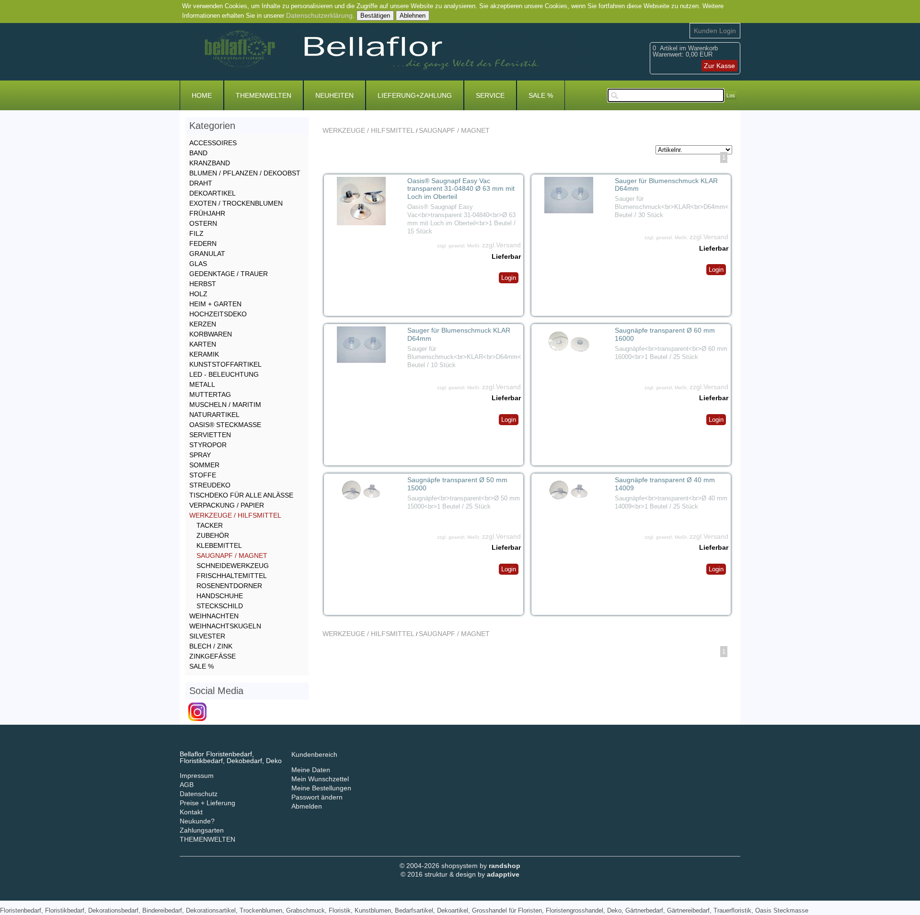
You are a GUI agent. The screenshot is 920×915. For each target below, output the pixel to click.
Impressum (197, 775)
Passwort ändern (317, 797)
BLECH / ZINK (210, 646)
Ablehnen (413, 15)
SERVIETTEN (210, 435)
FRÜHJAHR (207, 213)
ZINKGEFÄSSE (212, 656)
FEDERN (203, 243)
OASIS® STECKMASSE (225, 425)
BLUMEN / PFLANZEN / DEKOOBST (244, 173)
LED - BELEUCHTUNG (224, 374)
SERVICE (490, 95)
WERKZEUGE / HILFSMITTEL (368, 130)
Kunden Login (715, 31)
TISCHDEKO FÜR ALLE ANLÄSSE (241, 495)
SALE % (541, 95)
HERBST (202, 284)
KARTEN (202, 344)
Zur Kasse (719, 65)
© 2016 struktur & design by (460, 874)
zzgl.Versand (501, 245)
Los (730, 95)
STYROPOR (208, 445)
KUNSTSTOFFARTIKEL (225, 364)
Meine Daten (310, 770)
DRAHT (200, 183)
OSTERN (203, 223)
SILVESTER (207, 636)
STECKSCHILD (219, 606)
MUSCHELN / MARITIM (225, 404)
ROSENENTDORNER (229, 586)
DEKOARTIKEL (212, 193)
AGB (187, 784)
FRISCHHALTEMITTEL (231, 575)
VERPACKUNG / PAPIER (226, 505)
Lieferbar (506, 256)
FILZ (196, 233)
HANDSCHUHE (219, 596)
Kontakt (191, 812)
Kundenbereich (314, 754)
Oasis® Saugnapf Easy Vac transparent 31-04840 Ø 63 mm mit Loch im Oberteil (461, 189)
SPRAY (200, 455)
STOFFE (202, 475)
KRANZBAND (209, 163)
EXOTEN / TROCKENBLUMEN (236, 203)
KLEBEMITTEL (219, 545)
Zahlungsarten (202, 830)
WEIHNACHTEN (214, 616)
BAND (198, 153)
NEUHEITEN (334, 95)
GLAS (198, 263)
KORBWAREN (210, 334)
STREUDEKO (209, 485)
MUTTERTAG (210, 394)
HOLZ (198, 294)
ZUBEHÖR (212, 535)
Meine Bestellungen (321, 788)
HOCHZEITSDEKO (218, 314)
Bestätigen (375, 15)
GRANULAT (207, 253)
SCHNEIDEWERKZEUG (232, 565)
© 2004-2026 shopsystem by (460, 865)
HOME (202, 95)
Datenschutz (199, 794)
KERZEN (202, 324)
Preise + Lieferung (207, 803)
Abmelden (306, 806)
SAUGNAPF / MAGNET (454, 130)
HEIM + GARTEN (215, 304)
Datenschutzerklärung (319, 15)
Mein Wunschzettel (320, 779)
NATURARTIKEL (214, 414)
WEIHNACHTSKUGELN (225, 626)
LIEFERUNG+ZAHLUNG (415, 95)
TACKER (209, 525)
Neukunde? (197, 821)
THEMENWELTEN (263, 95)
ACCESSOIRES (213, 143)
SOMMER (204, 465)
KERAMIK (204, 354)
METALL (202, 384)
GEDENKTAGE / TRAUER (228, 274)
